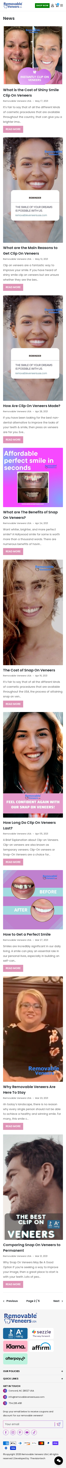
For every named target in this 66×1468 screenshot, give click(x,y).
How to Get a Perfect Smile (27, 934)
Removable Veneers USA (35, 1454)
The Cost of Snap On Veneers (29, 670)
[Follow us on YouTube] (27, 1432)
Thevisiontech (37, 1458)
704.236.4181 (15, 1403)
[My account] (52, 5)
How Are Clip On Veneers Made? (31, 405)
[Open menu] (61, 5)
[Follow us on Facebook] (6, 1432)
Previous (12, 1301)
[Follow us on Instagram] (13, 1432)
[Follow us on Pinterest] (20, 1432)
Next (56, 1301)
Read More (13, 129)
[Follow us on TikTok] (34, 1432)
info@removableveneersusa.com (27, 1396)
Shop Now (42, 5)
